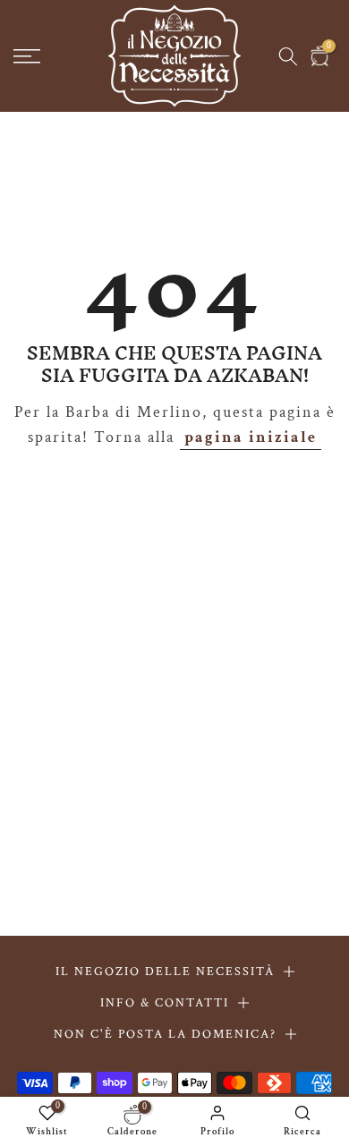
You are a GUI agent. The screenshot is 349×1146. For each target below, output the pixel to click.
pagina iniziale (250, 437)
